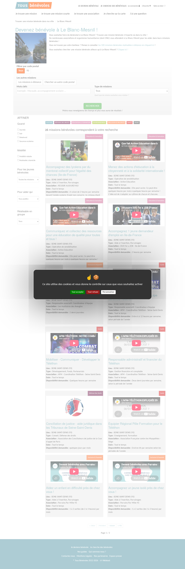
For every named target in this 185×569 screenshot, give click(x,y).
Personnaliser (108, 292)
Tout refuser (93, 292)
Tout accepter (78, 292)
